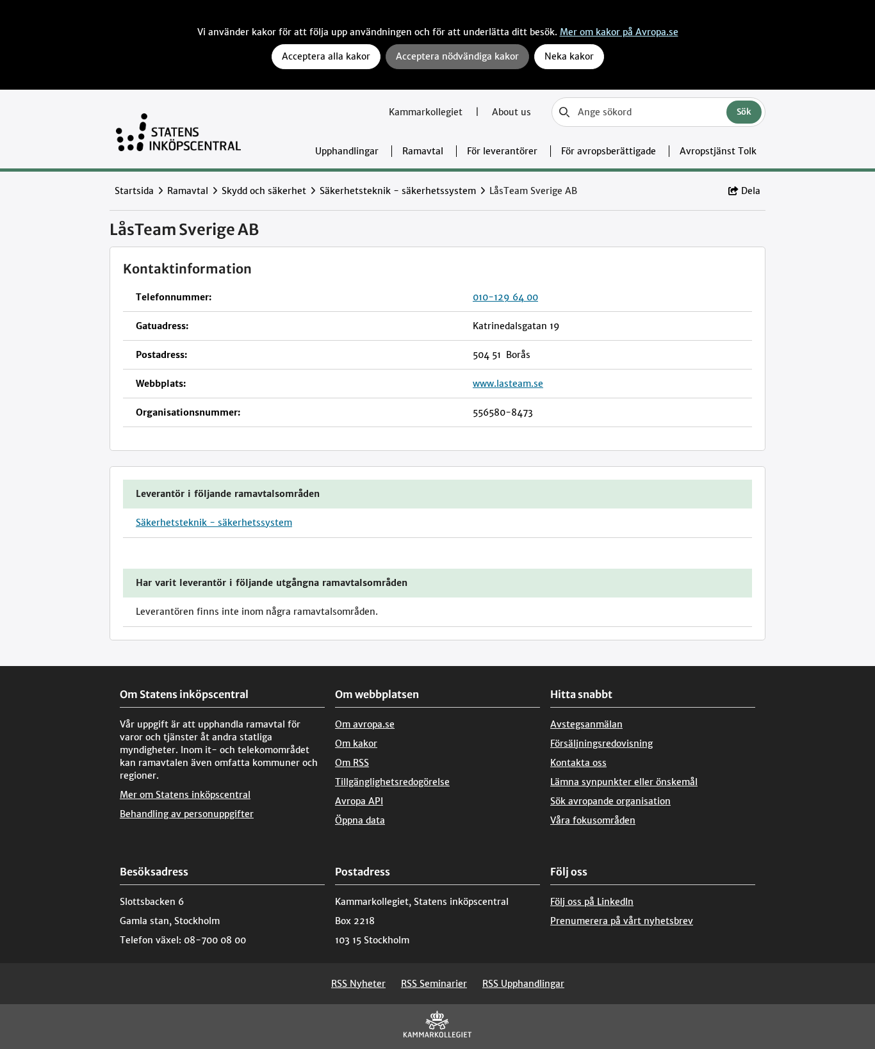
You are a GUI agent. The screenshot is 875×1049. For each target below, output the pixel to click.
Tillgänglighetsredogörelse (392, 782)
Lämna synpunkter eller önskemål (624, 782)
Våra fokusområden (592, 820)
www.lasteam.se (508, 383)
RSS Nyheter (358, 983)
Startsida (134, 191)
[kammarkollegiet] (437, 1027)
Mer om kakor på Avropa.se (619, 32)
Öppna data (360, 820)
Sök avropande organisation (610, 801)
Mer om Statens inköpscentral (185, 795)
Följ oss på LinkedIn (592, 901)
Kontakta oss (578, 762)
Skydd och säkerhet (264, 191)
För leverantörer (502, 151)
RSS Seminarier (434, 983)
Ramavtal (422, 151)
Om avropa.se (365, 724)
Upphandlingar (347, 151)
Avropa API (359, 801)
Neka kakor (569, 56)
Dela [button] (750, 191)
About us (511, 112)
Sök (744, 111)
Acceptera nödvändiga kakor (457, 56)
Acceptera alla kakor (326, 56)
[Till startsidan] (178, 129)
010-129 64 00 (505, 297)
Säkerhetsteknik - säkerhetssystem (398, 191)
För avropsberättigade (608, 151)
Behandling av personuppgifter (187, 814)
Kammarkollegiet (427, 112)
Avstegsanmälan (586, 724)
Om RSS (352, 762)
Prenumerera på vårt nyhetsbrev (621, 921)
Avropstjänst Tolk (718, 151)
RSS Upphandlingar (523, 983)
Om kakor (356, 743)
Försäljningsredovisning (601, 743)
